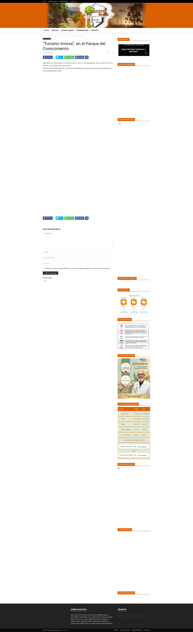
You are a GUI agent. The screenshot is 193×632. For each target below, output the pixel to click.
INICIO (44, 1)
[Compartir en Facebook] (48, 57)
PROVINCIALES (52, 36)
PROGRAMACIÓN (63, 1)
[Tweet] (59, 57)
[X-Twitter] (145, 1)
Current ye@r (48, 278)
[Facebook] (135, 1)
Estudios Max (63, 630)
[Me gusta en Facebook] (79, 57)
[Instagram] (138, 1)
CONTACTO (73, 1)
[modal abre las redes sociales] (86, 57)
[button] (147, 30)
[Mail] (142, 1)
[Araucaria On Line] (96, 15)
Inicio (44, 36)
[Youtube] (148, 1)
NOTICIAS (55, 30)
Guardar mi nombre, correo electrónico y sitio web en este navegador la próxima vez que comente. (77, 268)
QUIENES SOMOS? (52, 1)
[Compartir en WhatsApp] (69, 57)
